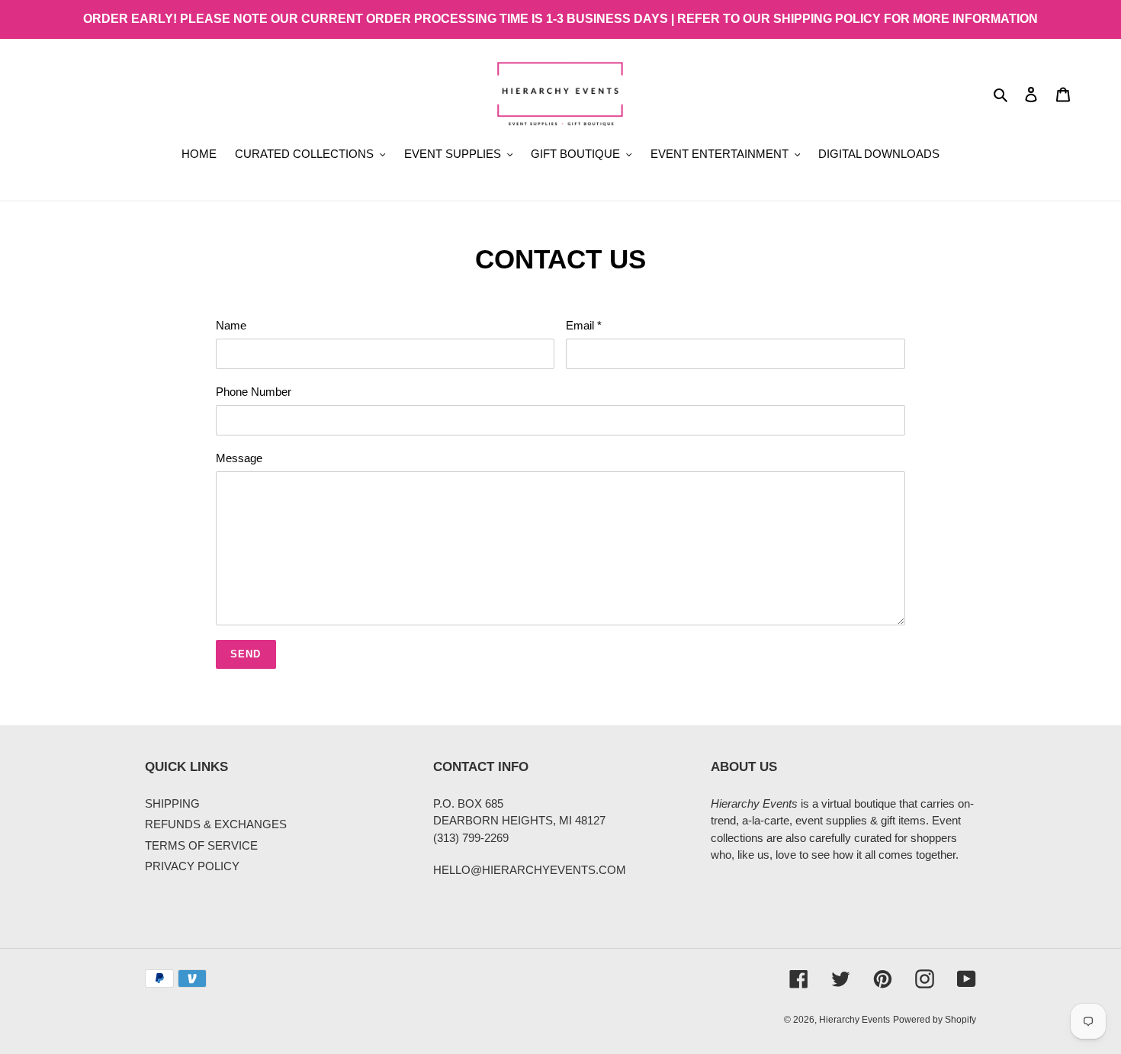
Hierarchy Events (854, 1019)
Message (239, 457)
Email (584, 325)
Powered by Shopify (934, 1019)
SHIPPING (172, 803)
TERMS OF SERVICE (201, 845)
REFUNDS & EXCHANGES (216, 824)
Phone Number (253, 391)
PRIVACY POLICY (192, 866)
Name (231, 325)
